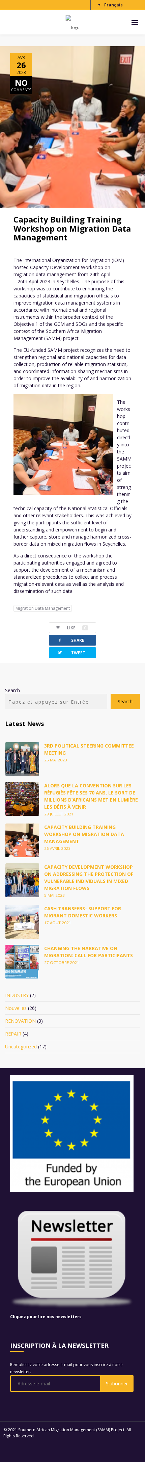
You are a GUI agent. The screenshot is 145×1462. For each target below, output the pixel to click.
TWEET (71, 652)
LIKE (76, 628)
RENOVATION (20, 1021)
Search (12, 690)
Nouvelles (16, 1008)
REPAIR (13, 1033)
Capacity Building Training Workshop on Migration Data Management (72, 228)
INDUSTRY (17, 995)
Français (113, 5)
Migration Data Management (43, 608)
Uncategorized (21, 1046)
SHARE (70, 640)
